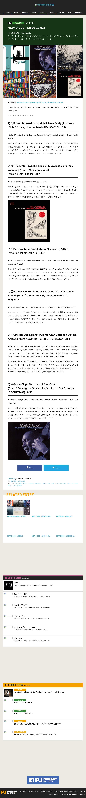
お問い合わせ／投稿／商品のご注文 (66, 791)
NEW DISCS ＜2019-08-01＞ (66, 536)
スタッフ (82, 791)
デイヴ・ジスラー (61, 483)
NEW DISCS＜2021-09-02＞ (16, 516)
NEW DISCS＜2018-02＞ (64, 516)
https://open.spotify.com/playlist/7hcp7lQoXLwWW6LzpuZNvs (40, 102)
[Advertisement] (19, 558)
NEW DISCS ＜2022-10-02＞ (41, 516)
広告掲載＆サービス (46, 791)
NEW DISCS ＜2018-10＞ (15, 536)
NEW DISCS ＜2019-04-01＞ (41, 536)
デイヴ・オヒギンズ (26, 36)
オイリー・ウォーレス (45, 36)
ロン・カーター (47, 39)
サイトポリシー (33, 791)
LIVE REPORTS (20, 732)
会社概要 (23, 791)
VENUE (20, 689)
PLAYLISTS (11, 479)
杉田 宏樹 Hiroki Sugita (21, 33)
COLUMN (20, 721)
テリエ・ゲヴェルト (64, 36)
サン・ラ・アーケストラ (29, 39)
